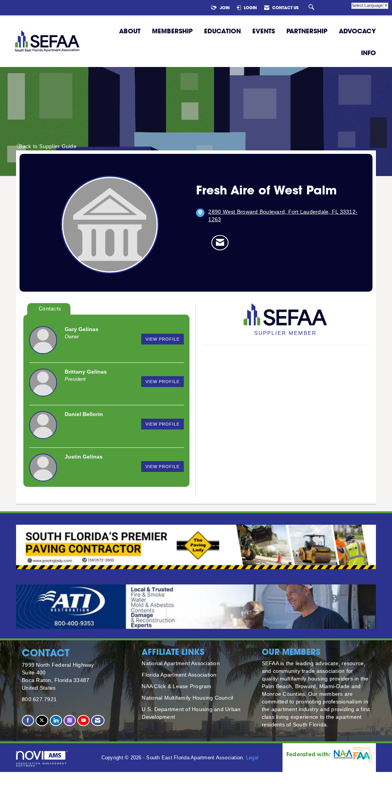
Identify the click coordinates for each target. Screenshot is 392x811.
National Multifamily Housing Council (187, 698)
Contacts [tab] (50, 308)
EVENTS (263, 31)
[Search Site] (312, 7)
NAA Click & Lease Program (176, 686)
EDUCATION (222, 31)
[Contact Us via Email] (97, 720)
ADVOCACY (357, 31)
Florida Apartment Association (179, 675)
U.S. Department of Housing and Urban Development (191, 713)
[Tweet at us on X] (42, 720)
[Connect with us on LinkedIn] (56, 720)
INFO (368, 53)
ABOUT (129, 31)
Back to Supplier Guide (48, 146)
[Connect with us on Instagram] (70, 720)
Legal (252, 757)
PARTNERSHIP (306, 31)
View (162, 339)
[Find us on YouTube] (83, 720)
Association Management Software (41, 764)
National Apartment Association (181, 663)
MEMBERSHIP (172, 31)
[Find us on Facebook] (28, 720)
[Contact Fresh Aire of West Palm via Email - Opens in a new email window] (220, 242)
